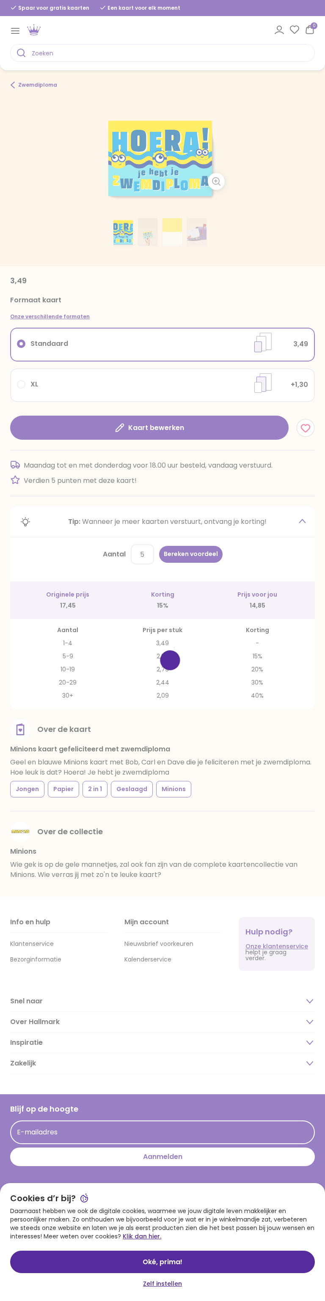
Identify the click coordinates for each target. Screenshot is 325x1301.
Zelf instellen (162, 1283)
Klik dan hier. (142, 1236)
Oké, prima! (162, 1262)
